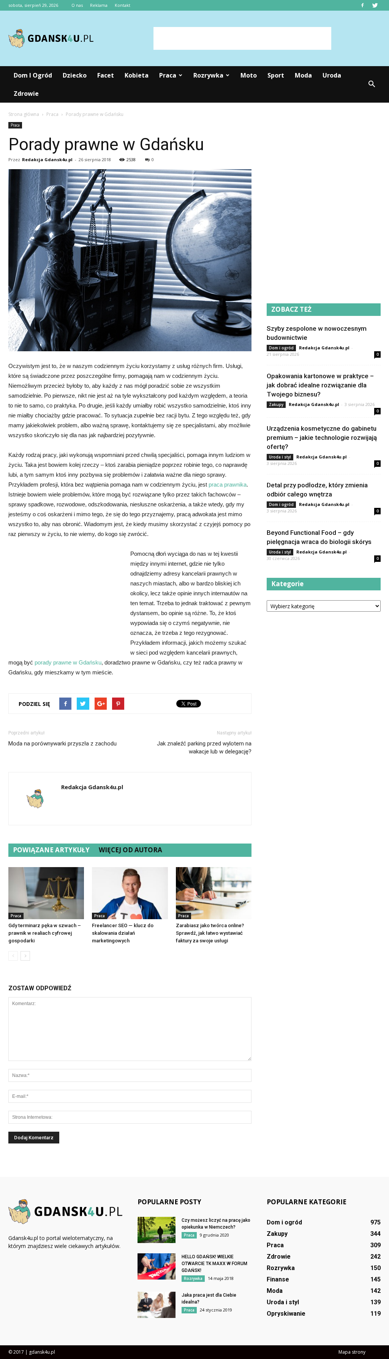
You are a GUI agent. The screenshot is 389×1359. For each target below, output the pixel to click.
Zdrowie (26, 93)
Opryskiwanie (286, 1313)
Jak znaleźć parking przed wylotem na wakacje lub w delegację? (204, 747)
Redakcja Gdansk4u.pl (47, 159)
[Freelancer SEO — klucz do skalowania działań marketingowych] (130, 893)
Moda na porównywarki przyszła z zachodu (62, 743)
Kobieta (137, 75)
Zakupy (276, 404)
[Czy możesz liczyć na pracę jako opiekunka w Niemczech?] (157, 1230)
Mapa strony (351, 1352)
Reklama (99, 5)
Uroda (332, 75)
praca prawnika (228, 484)
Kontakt (122, 5)
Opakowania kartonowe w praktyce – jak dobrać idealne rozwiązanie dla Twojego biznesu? (320, 385)
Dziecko (75, 75)
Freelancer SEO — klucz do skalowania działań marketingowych (122, 933)
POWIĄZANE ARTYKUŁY (51, 849)
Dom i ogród (33, 75)
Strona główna (23, 114)
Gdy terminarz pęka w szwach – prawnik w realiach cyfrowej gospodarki (44, 933)
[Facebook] (362, 5)
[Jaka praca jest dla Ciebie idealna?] (157, 1305)
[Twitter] (375, 5)
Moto (248, 75)
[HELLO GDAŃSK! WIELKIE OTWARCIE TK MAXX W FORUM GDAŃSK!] (157, 1266)
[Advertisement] (242, 38)
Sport (275, 75)
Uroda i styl (280, 457)
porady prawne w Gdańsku (68, 662)
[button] (371, 84)
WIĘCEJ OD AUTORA (130, 849)
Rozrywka (208, 75)
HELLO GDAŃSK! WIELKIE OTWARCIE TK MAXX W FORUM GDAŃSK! (214, 1263)
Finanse (278, 1279)
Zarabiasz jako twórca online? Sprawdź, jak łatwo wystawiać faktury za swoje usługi (210, 933)
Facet (105, 75)
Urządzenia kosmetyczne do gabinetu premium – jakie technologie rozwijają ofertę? (322, 437)
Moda (303, 75)
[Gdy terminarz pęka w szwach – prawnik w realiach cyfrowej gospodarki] (46, 893)
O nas (77, 5)
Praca (167, 75)
